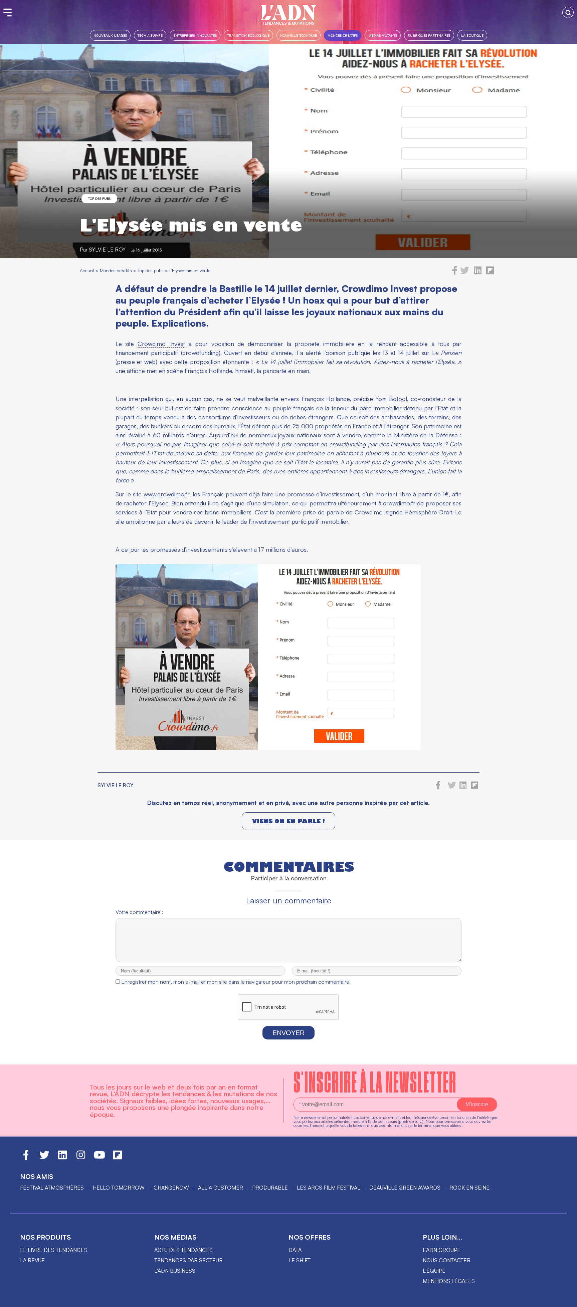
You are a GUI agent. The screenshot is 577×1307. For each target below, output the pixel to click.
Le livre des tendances (53, 1250)
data (295, 1250)
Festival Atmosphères (52, 1187)
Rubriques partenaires (429, 35)
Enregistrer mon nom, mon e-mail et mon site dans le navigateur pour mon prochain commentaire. (236, 981)
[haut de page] (565, 1298)
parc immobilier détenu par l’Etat (404, 408)
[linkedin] (478, 273)
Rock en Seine (469, 1187)
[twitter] (464, 273)
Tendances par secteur (188, 1260)
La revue (32, 1260)
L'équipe (434, 1270)
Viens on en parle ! (288, 821)
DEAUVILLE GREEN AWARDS (404, 1187)
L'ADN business (174, 1270)
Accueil (87, 270)
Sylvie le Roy (107, 249)
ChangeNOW (171, 1187)
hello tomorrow (119, 1187)
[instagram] (80, 1158)
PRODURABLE (270, 1187)
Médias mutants (382, 35)
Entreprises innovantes (195, 35)
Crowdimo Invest (161, 343)
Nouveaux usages (110, 35)
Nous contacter (446, 1260)
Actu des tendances (183, 1250)
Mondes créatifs (343, 35)
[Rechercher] (568, 12)
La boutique (472, 35)
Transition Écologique (248, 35)
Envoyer (288, 1032)
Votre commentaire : (139, 912)
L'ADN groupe (441, 1250)
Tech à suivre (150, 35)
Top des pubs (99, 198)
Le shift (299, 1260)
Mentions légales (449, 1281)
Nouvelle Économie (298, 35)
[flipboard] (490, 273)
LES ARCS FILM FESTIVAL (328, 1187)
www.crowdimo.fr (166, 494)
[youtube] (99, 1158)
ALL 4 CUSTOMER (220, 1187)
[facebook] (454, 273)
